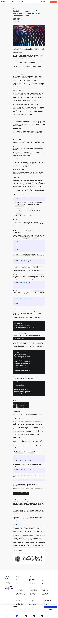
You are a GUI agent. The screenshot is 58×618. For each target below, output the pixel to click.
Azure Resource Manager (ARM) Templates (34, 97)
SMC (42, 580)
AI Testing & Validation (45, 593)
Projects (17, 579)
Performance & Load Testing (46, 591)
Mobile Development (32, 593)
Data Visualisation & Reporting (21, 599)
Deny (50, 612)
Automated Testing (45, 590)
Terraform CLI (19, 313)
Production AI (31, 600)
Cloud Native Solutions (46, 601)
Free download (51, 29)
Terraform (23, 98)
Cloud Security (44, 604)
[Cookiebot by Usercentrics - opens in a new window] (6, 616)
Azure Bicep (17, 98)
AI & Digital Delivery (19, 590)
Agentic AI (31, 601)
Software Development (33, 589)
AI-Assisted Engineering (33, 590)
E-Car (43, 579)
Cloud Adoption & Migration (46, 600)
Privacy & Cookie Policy (8, 582)
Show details (47, 616)
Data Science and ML (32, 604)
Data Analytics (18, 600)
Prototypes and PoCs (32, 599)
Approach (17, 580)
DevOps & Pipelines (45, 603)
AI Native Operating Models (20, 591)
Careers (17, 584)
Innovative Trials (32, 583)
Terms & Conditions (8, 583)
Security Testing (44, 594)
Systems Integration (32, 591)
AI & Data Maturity (19, 593)
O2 (29, 580)
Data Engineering (19, 603)
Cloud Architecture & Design (46, 599)
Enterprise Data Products (20, 604)
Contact (17, 583)
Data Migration (18, 601)
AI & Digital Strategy (19, 589)
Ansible (31, 98)
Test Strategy (44, 589)
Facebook (6, 579)
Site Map (6, 578)
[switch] (26, 616)
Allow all (50, 606)
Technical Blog (15, 8)
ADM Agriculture (32, 579)
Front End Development (33, 594)
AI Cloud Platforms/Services (34, 603)
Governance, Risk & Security (20, 594)
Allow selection (50, 609)
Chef (27, 98)
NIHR (43, 583)
